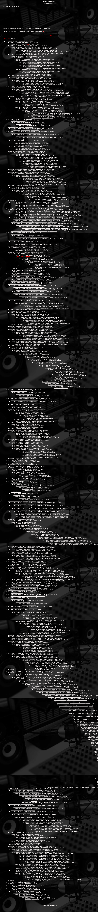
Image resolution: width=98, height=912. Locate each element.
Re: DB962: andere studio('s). (16, 151)
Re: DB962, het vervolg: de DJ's (17, 561)
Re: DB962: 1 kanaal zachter (16, 389)
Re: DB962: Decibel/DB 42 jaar (17, 139)
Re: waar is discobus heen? (18, 247)
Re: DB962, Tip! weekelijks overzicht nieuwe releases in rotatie (26, 635)
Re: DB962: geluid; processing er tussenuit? (20, 127)
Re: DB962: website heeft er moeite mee (19, 172)
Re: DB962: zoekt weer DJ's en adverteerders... (21, 398)
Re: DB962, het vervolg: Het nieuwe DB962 (20, 804)
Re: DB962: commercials (15, 460)
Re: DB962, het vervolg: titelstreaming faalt (20, 881)
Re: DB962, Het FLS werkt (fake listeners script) (21, 789)
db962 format (26, 72)
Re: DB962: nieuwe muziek (15, 560)
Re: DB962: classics (51, 368)
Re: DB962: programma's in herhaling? (19, 312)
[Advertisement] (14, 17)
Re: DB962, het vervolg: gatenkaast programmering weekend (25, 501)
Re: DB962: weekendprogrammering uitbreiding (21, 546)
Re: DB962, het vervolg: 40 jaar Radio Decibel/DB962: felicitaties (29, 847)
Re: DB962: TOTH (13, 404)
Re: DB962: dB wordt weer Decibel (18, 185)
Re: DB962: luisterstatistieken (16, 54)
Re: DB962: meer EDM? (15, 309)
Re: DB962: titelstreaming (29, 356)
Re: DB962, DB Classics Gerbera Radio (27, 244)
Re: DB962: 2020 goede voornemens (18, 75)
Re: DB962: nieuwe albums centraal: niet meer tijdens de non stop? (27, 208)
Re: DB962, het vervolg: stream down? (19, 566)
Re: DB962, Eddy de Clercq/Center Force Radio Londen (32, 237)
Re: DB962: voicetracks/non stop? (17, 641)
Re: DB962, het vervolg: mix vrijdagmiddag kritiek (22, 590)
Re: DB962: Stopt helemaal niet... (26, 449)
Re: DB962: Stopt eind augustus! (17, 439)
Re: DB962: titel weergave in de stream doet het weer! (23, 284)
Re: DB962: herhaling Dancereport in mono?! (21, 279)
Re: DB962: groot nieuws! (42, 28)
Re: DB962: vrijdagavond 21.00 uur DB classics (21, 169)
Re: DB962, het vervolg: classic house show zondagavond (24, 673)
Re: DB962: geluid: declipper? (19, 520)
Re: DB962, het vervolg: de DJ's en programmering (22, 671)
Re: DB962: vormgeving (23, 645)
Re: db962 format (30, 74)
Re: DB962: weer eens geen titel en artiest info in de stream (25, 594)
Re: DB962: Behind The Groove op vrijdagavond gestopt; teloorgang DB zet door (31, 210)
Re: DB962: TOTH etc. (17, 406)
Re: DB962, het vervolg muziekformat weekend (21, 585)
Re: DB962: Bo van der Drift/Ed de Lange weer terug (23, 299)
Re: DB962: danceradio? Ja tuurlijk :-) (18, 97)
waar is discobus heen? (14, 246)
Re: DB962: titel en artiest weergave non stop (21, 606)
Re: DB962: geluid (13, 481)
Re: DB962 (34, 801)
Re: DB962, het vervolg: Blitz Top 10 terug (20, 653)
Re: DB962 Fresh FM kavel (15, 465)
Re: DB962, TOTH (13, 463)
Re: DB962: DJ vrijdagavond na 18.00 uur (20, 273)
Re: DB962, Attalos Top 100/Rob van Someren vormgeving (24, 569)
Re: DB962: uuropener (14, 459)
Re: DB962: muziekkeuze (15, 119)
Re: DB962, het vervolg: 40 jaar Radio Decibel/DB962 (23, 846)
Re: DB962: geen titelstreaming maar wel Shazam (22, 326)
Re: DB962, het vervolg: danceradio (18, 430)
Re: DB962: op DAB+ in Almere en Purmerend (21, 45)
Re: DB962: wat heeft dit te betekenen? (39, 198)
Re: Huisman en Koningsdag (21, 249)
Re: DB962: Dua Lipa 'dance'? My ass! (30, 109)
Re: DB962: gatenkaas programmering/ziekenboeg (22, 582)
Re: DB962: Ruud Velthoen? (16, 609)
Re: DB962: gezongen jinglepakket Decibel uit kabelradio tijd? (25, 636)
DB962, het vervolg (11, 41)
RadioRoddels (49, 3)
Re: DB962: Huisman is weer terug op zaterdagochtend (23, 201)
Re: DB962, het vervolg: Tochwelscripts (73, 709)
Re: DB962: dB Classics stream (17, 478)
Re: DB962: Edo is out (14, 345)
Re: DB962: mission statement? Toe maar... (20, 552)
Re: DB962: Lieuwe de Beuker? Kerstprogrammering (31, 91)
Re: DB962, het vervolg (14, 42)
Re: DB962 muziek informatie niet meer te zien (21, 329)
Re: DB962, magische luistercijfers (17, 670)
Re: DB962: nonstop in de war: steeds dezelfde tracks (51, 537)
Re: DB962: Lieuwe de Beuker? (17, 86)
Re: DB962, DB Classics (15, 240)
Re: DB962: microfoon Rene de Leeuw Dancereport (22, 131)
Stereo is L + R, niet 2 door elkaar (17, 844)
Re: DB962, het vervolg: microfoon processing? (21, 567)
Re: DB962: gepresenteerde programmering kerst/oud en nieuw (26, 339)
